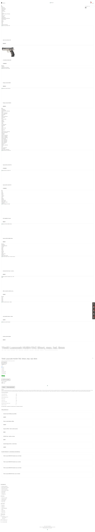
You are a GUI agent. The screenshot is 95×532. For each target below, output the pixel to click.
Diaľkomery (3, 133)
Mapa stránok (3, 492)
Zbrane (2, 6)
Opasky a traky (3, 253)
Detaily (4, 387)
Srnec (2, 297)
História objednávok (4, 508)
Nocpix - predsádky (4, 142)
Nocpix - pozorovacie (4, 140)
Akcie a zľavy (3, 501)
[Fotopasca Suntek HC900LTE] (47, 95)
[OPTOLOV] (51, 2)
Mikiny (2, 248)
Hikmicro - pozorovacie (4, 135)
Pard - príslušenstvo (4, 147)
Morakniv (2, 199)
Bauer (2, 118)
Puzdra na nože (3, 200)
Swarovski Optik (3, 110)
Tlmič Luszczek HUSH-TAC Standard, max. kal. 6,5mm (12, 455)
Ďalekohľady (3, 125)
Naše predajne (3, 491)
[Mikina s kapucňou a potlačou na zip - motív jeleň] (47, 283)
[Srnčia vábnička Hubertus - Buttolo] (47, 308)
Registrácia (3, 505)
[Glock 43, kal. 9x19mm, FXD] (47, 32)
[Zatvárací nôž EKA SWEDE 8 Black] (47, 230)
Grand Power (3, 15)
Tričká (2, 250)
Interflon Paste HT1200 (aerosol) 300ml (9, 413)
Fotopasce (2, 65)
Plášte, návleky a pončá (4, 255)
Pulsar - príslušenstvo (4, 139)
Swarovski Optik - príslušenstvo (5, 131)
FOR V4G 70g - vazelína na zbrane (9, 436)
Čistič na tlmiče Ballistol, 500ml (8, 421)
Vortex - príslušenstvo (4, 113)
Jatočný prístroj (3, 17)
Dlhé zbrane (3, 7)
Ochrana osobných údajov (5, 490)
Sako (2, 23)
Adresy (2, 509)
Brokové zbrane (3, 8)
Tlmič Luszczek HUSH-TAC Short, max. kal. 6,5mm (11, 473)
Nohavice (2, 246)
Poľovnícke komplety (4, 245)
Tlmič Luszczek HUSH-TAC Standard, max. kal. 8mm (12, 461)
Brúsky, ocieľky (3, 201)
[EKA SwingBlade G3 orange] (47, 210)
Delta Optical (3, 117)
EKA (2, 191)
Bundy (2, 249)
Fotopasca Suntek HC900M (7, 82)
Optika (2, 108)
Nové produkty (3, 500)
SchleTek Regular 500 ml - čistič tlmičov (10, 443)
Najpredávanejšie (3, 499)
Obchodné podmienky (4, 486)
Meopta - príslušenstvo (4, 116)
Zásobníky (2, 10)
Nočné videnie (3, 143)
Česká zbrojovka (3, 19)
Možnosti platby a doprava (5, 487)
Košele (2, 247)
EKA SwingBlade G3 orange (7, 218)
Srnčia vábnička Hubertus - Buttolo (8, 316)
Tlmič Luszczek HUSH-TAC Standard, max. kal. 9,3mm (12, 467)
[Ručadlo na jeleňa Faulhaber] (47, 328)
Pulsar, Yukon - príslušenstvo (5, 149)
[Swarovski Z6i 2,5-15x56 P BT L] (47, 157)
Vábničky (2, 296)
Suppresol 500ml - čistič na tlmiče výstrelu (10, 428)
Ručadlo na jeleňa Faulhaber (7, 336)
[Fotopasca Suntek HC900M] (47, 74)
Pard (2, 146)
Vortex (2, 122)
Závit (2, 365)
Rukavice (2, 254)
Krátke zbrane (3, 11)
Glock (2, 14)
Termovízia (2, 134)
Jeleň (2, 298)
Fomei (2, 130)
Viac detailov (4, 362)
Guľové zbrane (3, 9)
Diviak (2, 299)
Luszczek (5, 381)
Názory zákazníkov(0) (10, 387)
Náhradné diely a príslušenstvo (5, 18)
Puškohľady (3, 109)
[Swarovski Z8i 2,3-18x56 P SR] (47, 177)
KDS (2, 197)
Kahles (2, 123)
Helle (2, 192)
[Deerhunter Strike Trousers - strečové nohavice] (47, 263)
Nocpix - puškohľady (4, 141)
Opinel (2, 196)
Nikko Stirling (3, 114)
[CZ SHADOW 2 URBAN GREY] (47, 52)
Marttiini (2, 198)
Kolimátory (2, 121)
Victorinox (2, 195)
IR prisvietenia (3, 148)
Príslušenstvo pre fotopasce (5, 67)
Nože (2, 190)
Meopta (2, 115)
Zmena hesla (3, 510)
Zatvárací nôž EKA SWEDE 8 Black (8, 238)
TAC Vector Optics (3, 124)
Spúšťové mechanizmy (4, 24)
